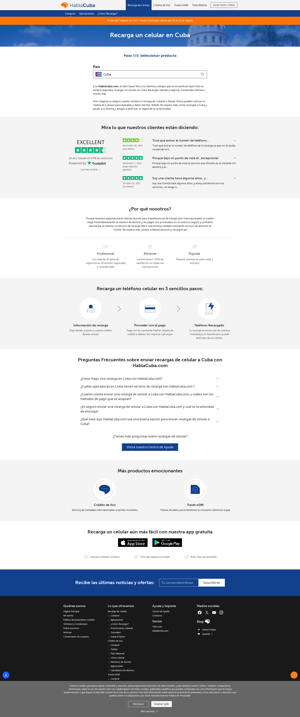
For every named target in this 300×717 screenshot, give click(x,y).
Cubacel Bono (118, 636)
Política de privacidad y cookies (79, 619)
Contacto (157, 615)
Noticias (67, 632)
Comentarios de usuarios (76, 636)
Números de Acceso (121, 661)
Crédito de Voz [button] (161, 5)
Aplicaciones (86, 13)
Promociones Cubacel (122, 628)
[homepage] (79, 5)
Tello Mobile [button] (199, 5)
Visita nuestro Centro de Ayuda (150, 447)
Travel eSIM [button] (181, 5)
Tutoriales (116, 632)
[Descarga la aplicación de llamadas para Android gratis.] (167, 542)
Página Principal (71, 611)
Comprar (115, 615)
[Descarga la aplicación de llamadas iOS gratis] (133, 542)
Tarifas (114, 649)
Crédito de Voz (105, 505)
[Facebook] (200, 612)
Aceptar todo (161, 704)
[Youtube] (214, 612)
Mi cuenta (68, 615)
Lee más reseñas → (91, 169)
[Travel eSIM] (195, 489)
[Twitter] (207, 612)
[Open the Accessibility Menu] (6, 675)
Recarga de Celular (117, 611)
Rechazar (138, 704)
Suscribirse (211, 582)
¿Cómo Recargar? (108, 13)
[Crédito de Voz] (105, 489)
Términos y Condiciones (75, 623)
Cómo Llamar (118, 657)
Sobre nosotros (71, 628)
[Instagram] (221, 612)
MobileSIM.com (160, 630)
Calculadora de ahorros (122, 670)
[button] (139, 5)
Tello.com (157, 626)
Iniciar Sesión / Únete (224, 4)
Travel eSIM (195, 505)
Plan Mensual (117, 653)
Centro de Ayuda (160, 611)
